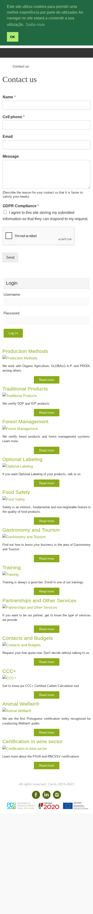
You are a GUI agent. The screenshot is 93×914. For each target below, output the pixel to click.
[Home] (4, 66)
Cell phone (14, 117)
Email (8, 136)
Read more (46, 380)
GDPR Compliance (21, 206)
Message (11, 156)
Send (10, 257)
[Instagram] (57, 795)
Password (11, 313)
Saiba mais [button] (35, 24)
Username (12, 294)
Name (9, 97)
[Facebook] (36, 795)
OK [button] (12, 37)
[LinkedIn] (46, 795)
